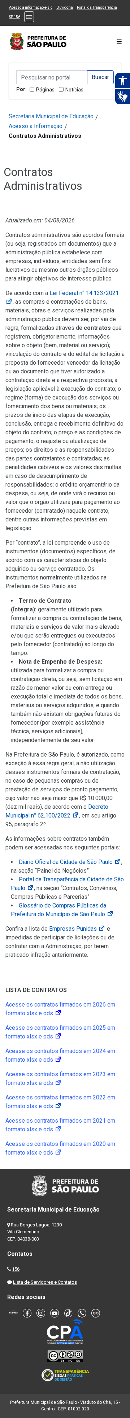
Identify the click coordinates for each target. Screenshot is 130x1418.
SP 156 (14, 17)
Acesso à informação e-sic (30, 7)
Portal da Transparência (97, 7)
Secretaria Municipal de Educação (51, 116)
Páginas (45, 89)
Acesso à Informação (35, 126)
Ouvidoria (64, 7)
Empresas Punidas (77, 928)
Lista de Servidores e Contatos (45, 1282)
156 (16, 1269)
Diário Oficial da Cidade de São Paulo (70, 861)
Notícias (74, 89)
